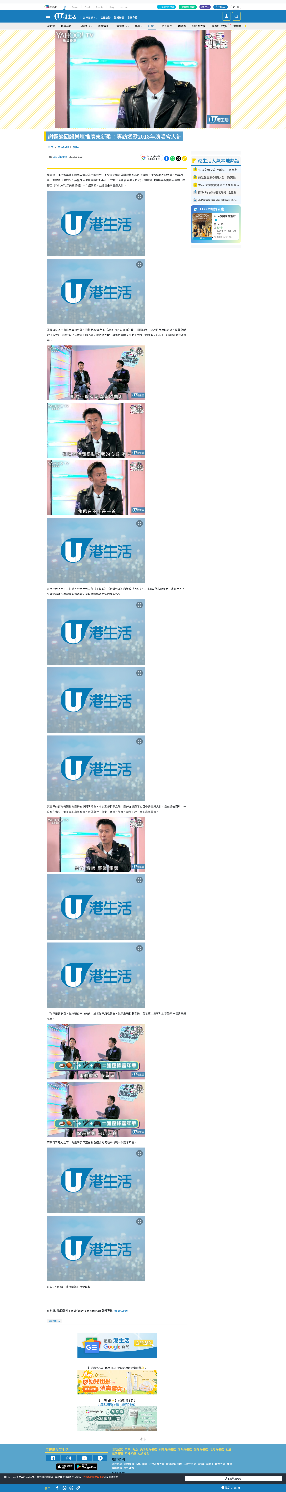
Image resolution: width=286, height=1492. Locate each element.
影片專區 (167, 26)
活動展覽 (117, 1449)
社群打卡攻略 (189, 6)
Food (87, 7)
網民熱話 (117, 1464)
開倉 (135, 1449)
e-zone (124, 7)
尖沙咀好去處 (148, 1449)
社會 (229, 1449)
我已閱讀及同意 (233, 1478)
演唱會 (51, 26)
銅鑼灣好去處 (167, 1449)
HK (64, 7)
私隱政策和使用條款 (93, 1477)
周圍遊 (182, 26)
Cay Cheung (60, 156)
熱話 (76, 147)
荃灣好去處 (201, 1449)
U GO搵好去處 (168, 6)
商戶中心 (205, 6)
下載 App (222, 6)
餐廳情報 (117, 1453)
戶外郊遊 (130, 1453)
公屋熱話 (106, 17)
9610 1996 (121, 1310)
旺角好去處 (217, 1449)
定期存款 (132, 17)
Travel (75, 7)
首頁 (50, 147)
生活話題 (63, 147)
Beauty (99, 7)
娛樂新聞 (119, 17)
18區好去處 (199, 26)
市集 (127, 1449)
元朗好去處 (185, 1449)
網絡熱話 (55, 1321)
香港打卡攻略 (219, 26)
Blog (112, 7)
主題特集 (238, 26)
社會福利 (143, 1453)
